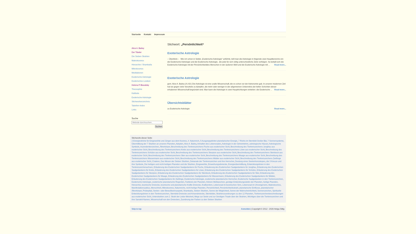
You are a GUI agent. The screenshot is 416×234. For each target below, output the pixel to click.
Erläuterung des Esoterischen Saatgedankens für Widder (250, 176)
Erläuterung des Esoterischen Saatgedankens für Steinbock (184, 173)
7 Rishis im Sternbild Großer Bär (252, 141)
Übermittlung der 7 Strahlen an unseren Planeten (153, 144)
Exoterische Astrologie (141, 97)
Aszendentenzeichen (149, 147)
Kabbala (135, 93)
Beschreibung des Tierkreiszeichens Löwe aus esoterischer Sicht (236, 150)
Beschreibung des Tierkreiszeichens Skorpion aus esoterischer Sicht (206, 152)
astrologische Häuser (258, 144)
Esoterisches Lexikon (141, 81)
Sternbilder (210, 194)
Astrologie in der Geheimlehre (235, 144)
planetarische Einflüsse (249, 188)
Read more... (280, 65)
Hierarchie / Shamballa (142, 65)
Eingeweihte (201, 164)
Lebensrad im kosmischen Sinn (227, 185)
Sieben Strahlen (201, 191)
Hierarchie (136, 185)
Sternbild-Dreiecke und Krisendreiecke (187, 194)
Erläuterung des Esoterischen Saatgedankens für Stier (235, 173)
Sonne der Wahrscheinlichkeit (243, 191)
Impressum (159, 34)
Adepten (179, 144)
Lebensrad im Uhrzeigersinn (254, 185)
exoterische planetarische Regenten (168, 182)
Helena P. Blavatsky (140, 85)
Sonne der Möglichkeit (219, 191)
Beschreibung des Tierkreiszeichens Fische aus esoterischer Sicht (200, 147)
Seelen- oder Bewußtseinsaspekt (167, 191)
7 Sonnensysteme (276, 141)
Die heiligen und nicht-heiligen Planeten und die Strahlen (169, 164)
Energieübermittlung (237, 164)
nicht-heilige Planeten (196, 188)
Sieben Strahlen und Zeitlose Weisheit (208, 16)
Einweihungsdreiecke (217, 164)
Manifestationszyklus (141, 188)
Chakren (156, 161)
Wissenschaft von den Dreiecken (165, 199)
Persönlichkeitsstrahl (229, 188)
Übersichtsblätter (179, 102)
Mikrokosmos (137, 69)
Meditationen (137, 73)
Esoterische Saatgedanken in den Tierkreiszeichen (260, 179)
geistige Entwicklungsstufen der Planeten (244, 182)
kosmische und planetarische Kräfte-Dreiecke (181, 185)
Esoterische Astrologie (141, 77)
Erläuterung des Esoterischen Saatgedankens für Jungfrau (230, 167)
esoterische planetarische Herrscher (221, 179)
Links (134, 110)
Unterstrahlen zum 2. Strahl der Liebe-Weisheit (172, 196)
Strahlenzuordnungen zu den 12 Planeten (234, 194)
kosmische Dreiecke (151, 185)
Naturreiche (180, 188)
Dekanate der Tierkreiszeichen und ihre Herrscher (212, 161)
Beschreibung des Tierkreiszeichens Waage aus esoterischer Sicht (235, 155)
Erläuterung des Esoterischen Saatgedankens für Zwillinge (157, 179)
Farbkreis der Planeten (195, 182)
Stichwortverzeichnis (141, 101)
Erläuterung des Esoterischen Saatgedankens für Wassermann (196, 176)
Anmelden (245, 209)
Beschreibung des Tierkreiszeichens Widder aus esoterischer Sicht (209, 158)
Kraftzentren (207, 185)
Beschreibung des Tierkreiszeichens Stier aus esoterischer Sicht (176, 155)
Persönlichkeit (213, 188)
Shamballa (188, 191)
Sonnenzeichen (264, 191)
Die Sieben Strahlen (141, 56)
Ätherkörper (165, 147)
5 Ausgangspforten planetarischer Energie (218, 141)
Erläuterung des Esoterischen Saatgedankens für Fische (178, 167)
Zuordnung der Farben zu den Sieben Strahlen (201, 199)
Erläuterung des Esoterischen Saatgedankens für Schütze (230, 170)
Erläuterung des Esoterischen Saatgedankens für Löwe (179, 170)
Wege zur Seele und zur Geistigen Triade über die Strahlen (220, 196)
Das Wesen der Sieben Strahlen (175, 161)
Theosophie (137, 89)
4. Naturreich (193, 141)
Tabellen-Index (138, 105)
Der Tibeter (137, 52)
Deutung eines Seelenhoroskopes (250, 161)
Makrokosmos (138, 60)
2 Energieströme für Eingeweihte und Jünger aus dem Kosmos (159, 141)
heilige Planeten (270, 182)
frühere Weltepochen (215, 182)
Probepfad (147, 191)
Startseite (136, 34)
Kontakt (147, 34)
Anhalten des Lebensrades (209, 144)
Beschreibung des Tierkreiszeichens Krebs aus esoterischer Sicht (177, 150)
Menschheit (156, 188)
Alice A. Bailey (138, 48)
